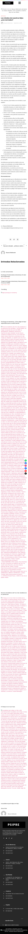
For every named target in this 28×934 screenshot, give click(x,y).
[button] (10, 239)
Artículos (3, 16)
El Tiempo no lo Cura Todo (8, 707)
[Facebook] (4, 838)
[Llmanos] (26, 463)
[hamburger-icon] (19, 3)
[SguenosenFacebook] (26, 468)
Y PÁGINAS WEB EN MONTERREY (15, 931)
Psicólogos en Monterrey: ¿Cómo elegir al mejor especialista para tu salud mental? (13, 322)
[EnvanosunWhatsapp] (26, 460)
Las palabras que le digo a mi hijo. (10, 803)
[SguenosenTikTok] (26, 473)
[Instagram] (9, 838)
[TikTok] (12, 838)
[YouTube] (6, 838)
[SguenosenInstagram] (26, 466)
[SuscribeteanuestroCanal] (26, 471)
